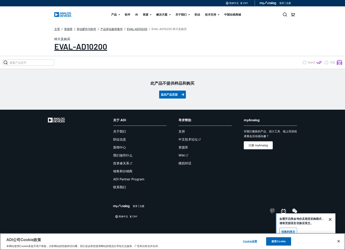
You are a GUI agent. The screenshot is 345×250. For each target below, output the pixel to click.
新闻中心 (119, 147)
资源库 (183, 147)
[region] (172, 241)
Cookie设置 (250, 241)
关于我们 (119, 131)
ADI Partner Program (128, 179)
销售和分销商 (122, 171)
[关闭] (338, 241)
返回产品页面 (169, 94)
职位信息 (119, 139)
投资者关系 (121, 163)
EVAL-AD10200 (80, 46)
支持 (181, 131)
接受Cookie (279, 241)
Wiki (181, 155)
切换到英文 (288, 231)
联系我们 (119, 187)
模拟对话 (184, 163)
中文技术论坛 (188, 139)
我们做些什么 (122, 155)
